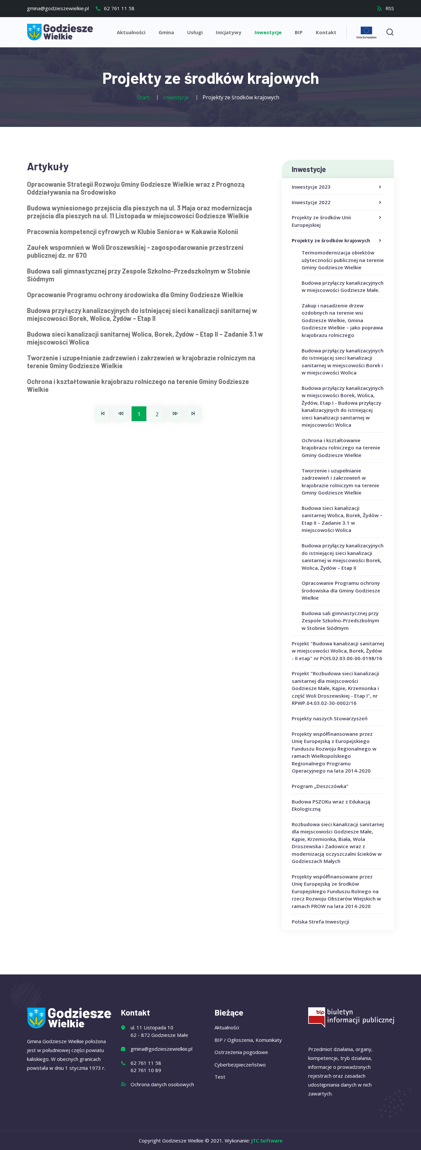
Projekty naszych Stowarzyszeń (330, 718)
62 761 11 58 (119, 8)
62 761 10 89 (146, 1070)
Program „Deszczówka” (320, 786)
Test (219, 1076)
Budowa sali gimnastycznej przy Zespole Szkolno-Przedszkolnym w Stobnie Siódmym (340, 620)
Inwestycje (268, 32)
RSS (389, 8)
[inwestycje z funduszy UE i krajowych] (366, 32)
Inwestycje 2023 (311, 186)
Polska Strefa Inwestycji (320, 921)
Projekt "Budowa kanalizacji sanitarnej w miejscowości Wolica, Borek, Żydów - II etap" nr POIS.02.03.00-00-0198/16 (338, 650)
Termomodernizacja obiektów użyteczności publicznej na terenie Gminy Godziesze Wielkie (343, 260)
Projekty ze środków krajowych (331, 240)
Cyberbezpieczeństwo (240, 1064)
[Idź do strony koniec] (193, 413)
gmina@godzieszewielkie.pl (58, 8)
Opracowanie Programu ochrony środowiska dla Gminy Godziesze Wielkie (341, 590)
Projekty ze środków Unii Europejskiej (321, 221)
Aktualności (131, 32)
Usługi (195, 32)
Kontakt (326, 32)
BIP (299, 32)
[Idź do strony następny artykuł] (175, 413)
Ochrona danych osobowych (162, 1084)
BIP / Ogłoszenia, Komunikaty (248, 1040)
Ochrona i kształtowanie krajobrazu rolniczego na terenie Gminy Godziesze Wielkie (341, 447)
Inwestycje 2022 (311, 202)
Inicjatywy (228, 32)
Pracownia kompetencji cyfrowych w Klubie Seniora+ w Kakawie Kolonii (132, 231)
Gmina (166, 32)
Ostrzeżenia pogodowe (241, 1052)
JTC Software (267, 1140)
